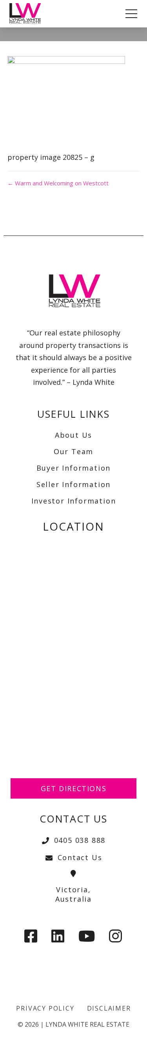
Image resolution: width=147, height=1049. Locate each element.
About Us (73, 435)
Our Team (73, 451)
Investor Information (73, 500)
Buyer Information (73, 468)
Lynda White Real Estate (87, 1024)
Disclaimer (109, 1008)
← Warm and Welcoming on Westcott (58, 183)
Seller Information (73, 484)
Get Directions (74, 788)
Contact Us (80, 857)
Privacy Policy (45, 1008)
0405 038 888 (80, 840)
